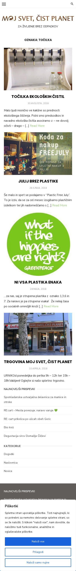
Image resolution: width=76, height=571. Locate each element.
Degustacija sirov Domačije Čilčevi (25, 436)
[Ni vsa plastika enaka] (38, 244)
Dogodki (9, 454)
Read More (37, 126)
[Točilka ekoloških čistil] (38, 69)
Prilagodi (38, 552)
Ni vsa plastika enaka (38, 282)
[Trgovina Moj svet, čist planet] (38, 334)
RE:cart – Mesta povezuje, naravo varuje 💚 (30, 410)
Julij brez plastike (38, 181)
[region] (38, 535)
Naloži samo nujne (38, 562)
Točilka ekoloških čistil (38, 96)
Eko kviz (9, 427)
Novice (8, 471)
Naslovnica (11, 463)
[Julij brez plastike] (38, 153)
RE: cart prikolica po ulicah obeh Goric (27, 419)
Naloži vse (38, 541)
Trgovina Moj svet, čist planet (38, 361)
